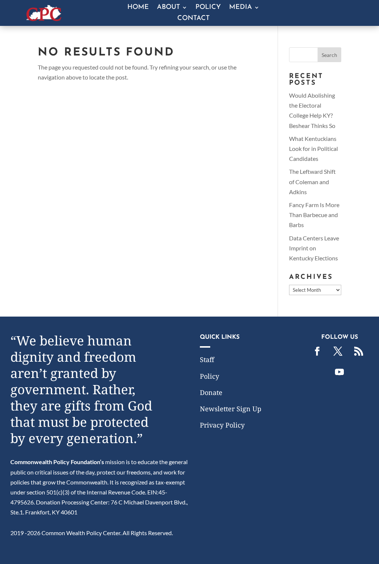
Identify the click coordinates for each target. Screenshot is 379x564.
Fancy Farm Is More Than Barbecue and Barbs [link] (314, 214)
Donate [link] (211, 392)
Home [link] (138, 8)
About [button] (168, 8)
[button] (329, 54)
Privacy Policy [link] (222, 425)
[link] (43, 18)
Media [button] (240, 8)
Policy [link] (208, 8)
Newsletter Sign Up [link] (230, 408)
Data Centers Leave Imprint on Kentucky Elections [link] (314, 247)
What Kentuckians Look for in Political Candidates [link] (313, 148)
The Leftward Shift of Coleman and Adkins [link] (312, 181)
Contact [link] (193, 19)
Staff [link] (207, 359)
